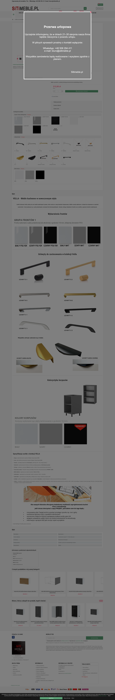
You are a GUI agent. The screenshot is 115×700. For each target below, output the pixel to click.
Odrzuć (72, 698)
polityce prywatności (103, 695)
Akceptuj (51, 698)
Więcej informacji (67, 698)
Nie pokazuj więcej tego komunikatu (34, 77)
